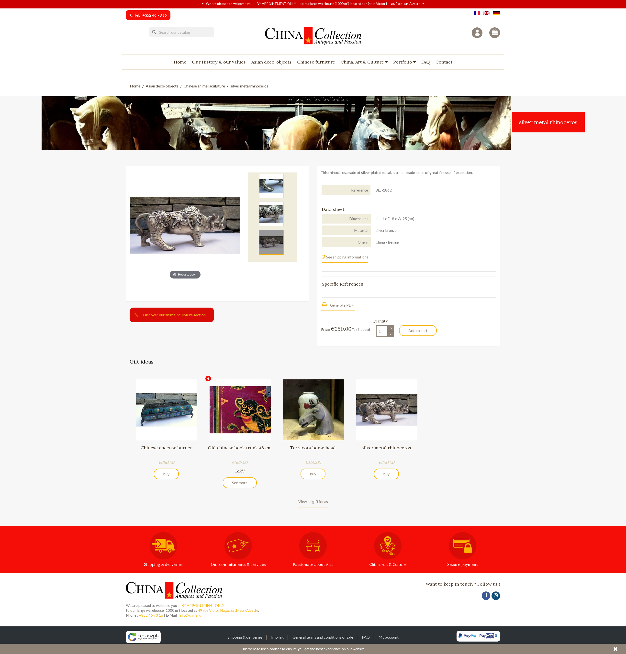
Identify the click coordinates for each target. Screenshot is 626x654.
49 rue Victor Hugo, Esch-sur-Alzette (393, 4)
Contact (444, 62)
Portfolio (403, 62)
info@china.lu (190, 615)
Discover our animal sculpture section (174, 314)
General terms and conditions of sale (322, 637)
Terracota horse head (313, 447)
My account (389, 637)
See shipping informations (346, 257)
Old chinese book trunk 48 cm (240, 447)
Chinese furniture (316, 62)
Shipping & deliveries (245, 637)
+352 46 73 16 (154, 15)
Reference (359, 190)
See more (239, 482)
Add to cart (417, 330)
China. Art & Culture (363, 62)
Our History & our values (219, 62)
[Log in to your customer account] (477, 32)
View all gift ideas (313, 501)
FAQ (425, 62)
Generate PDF (341, 305)
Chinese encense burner (166, 447)
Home (180, 62)
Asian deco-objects (271, 62)
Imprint (277, 637)
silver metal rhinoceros (386, 447)
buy (166, 474)
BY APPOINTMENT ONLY (276, 4)
